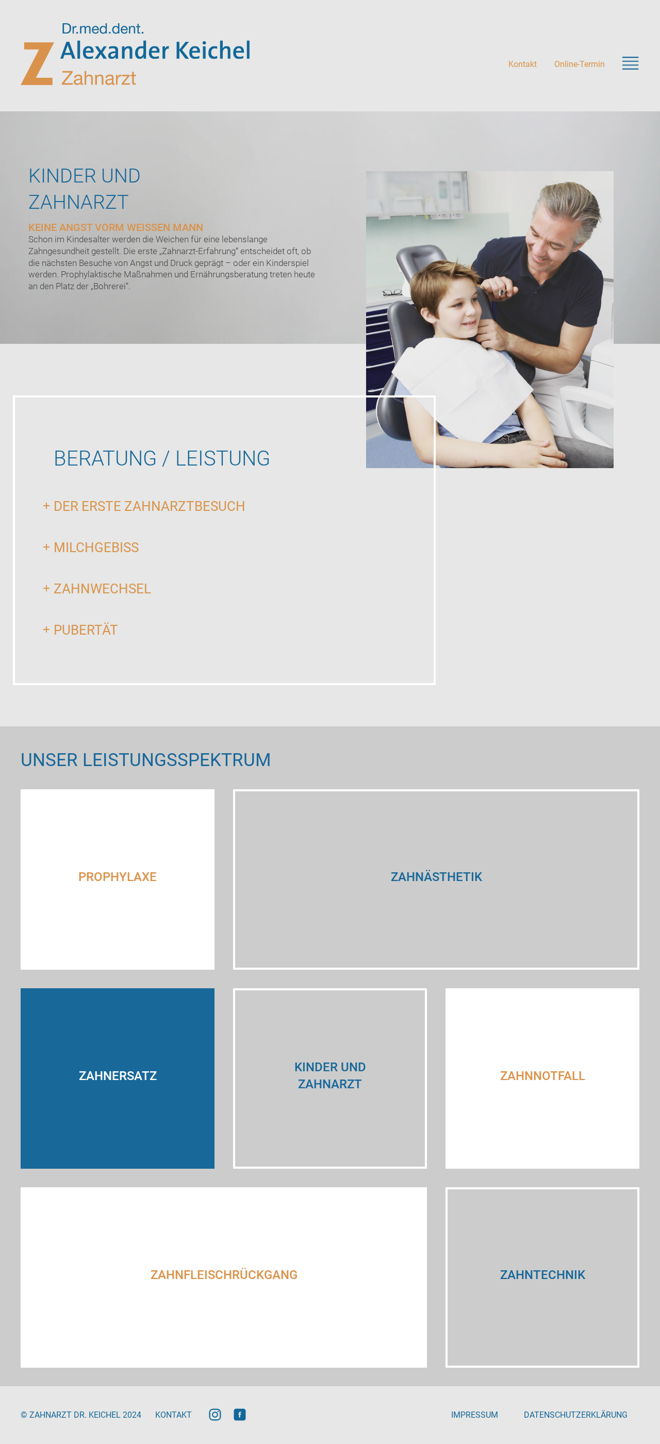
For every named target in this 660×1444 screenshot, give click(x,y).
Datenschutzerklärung (576, 1415)
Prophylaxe (117, 877)
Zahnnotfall (542, 1076)
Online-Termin (579, 64)
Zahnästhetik (436, 877)
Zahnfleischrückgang (224, 1275)
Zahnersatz (118, 1076)
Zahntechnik (542, 1275)
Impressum (474, 1415)
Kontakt (522, 64)
